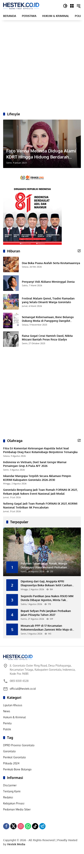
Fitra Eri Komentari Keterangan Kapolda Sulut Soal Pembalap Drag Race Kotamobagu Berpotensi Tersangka (40, 450)
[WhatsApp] (28, 826)
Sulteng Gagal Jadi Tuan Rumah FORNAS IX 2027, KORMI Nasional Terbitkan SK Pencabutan (40, 505)
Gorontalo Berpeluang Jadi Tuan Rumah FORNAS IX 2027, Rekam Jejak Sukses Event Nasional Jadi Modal (40, 491)
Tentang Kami (12, 791)
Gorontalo (9, 751)
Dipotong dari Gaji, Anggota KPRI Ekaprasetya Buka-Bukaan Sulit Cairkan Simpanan (46, 583)
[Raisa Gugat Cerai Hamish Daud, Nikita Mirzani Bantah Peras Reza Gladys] (11, 339)
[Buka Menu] (72, 6)
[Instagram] (21, 826)
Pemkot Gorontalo (14, 757)
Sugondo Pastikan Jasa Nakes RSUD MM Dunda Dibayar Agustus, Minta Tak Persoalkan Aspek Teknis (47, 598)
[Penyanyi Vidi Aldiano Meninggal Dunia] (11, 283)
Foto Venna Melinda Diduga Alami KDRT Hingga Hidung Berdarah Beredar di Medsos (41, 154)
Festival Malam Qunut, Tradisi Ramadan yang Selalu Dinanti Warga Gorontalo (48, 300)
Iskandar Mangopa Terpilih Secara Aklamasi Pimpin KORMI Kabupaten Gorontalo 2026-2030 (37, 477)
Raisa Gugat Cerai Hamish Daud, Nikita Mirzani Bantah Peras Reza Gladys (47, 337)
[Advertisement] (42, 66)
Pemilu (7, 723)
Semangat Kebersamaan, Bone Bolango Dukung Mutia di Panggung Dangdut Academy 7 (48, 319)
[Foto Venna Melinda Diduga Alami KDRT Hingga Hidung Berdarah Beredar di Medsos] (42, 144)
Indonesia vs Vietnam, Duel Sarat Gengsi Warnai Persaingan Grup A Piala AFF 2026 (34, 464)
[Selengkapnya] (79, 251)
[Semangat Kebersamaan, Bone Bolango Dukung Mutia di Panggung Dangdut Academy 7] (11, 320)
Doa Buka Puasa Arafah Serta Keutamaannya (51, 263)
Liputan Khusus (12, 705)
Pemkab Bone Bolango (17, 769)
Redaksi (8, 797)
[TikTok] (35, 826)
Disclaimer (10, 785)
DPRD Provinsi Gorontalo (18, 745)
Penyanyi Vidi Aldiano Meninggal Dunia (48, 281)
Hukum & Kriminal (14, 717)
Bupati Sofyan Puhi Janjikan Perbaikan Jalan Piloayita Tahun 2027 (46, 612)
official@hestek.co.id (23, 688)
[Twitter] (13, 826)
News (6, 711)
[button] (65, 6)
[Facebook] (6, 826)
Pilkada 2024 (11, 763)
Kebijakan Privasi (13, 803)
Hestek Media (16, 844)
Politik (7, 729)
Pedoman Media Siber (17, 809)
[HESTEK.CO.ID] (21, 5)
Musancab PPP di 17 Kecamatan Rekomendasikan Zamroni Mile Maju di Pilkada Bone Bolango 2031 (46, 627)
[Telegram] (42, 826)
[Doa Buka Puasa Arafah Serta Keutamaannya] (11, 264)
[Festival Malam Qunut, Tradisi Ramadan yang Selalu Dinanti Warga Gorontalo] (11, 302)
